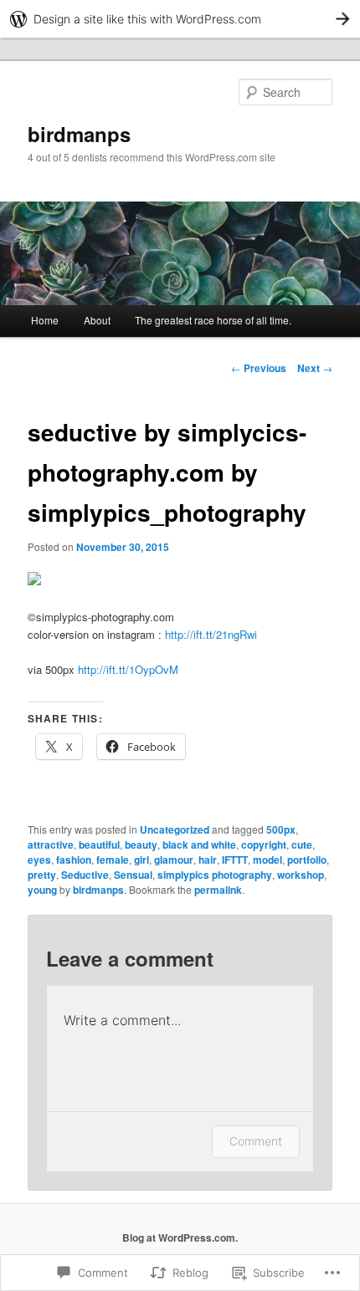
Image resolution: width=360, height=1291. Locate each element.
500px (281, 829)
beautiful (99, 844)
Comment (255, 1141)
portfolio (307, 859)
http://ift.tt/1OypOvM (128, 669)
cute (301, 844)
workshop (300, 874)
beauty (141, 844)
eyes (39, 859)
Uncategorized (174, 829)
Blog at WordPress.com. (180, 1237)
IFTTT (235, 859)
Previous (258, 367)
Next (314, 367)
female (112, 859)
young (42, 889)
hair (207, 859)
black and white (199, 844)
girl (141, 859)
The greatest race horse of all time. (213, 320)
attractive (51, 844)
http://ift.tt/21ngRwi (211, 634)
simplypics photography (214, 874)
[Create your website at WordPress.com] (180, 19)
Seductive (85, 874)
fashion (73, 859)
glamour (173, 859)
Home (45, 320)
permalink (218, 889)
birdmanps (79, 134)
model (267, 859)
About (97, 320)
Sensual (133, 874)
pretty (42, 874)
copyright (263, 844)
